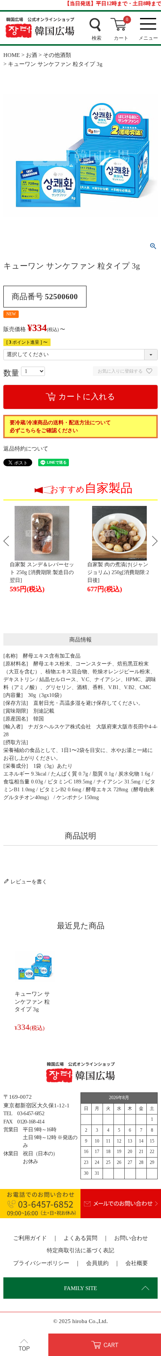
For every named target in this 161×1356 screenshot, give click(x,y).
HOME (11, 55)
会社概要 (136, 1263)
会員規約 (97, 1263)
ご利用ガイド (30, 1238)
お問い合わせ (131, 1238)
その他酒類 (57, 55)
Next (155, 541)
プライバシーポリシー (41, 1263)
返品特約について (25, 448)
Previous (6, 541)
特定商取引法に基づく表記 (80, 1250)
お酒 (31, 55)
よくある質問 (80, 1238)
